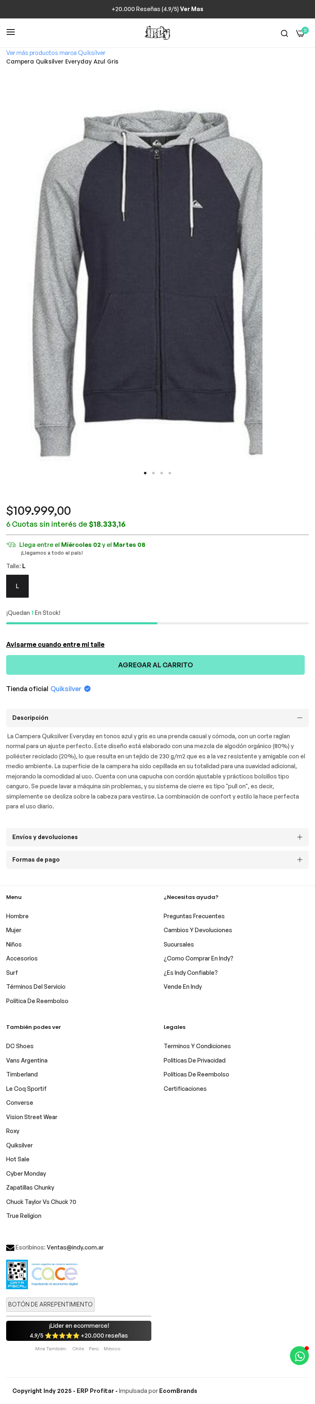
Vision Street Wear (31, 1116)
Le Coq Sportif (26, 1088)
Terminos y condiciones (197, 1045)
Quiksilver (66, 689)
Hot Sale (18, 1159)
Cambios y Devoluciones (198, 929)
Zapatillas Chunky (30, 1187)
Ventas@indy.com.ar (75, 1247)
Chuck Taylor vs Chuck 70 (41, 1201)
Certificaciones (185, 1088)
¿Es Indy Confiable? (191, 972)
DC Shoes (20, 1045)
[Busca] (284, 33)
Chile (78, 1349)
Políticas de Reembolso (196, 1074)
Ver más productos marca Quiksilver (55, 53)
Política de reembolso (37, 1000)
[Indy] (157, 32)
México (112, 1349)
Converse (19, 1102)
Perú (94, 1349)
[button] (145, 473)
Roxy (12, 1130)
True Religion (23, 1215)
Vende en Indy (183, 986)
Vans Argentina (27, 1060)
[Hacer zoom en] (299, 82)
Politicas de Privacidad (195, 1060)
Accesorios (22, 958)
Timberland (22, 1074)
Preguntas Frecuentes (194, 915)
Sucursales (179, 944)
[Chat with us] (299, 1355)
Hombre (17, 915)
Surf (12, 972)
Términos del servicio (36, 986)
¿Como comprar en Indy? (198, 958)
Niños (14, 944)
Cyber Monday (26, 1173)
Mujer (13, 929)
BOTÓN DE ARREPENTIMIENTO (50, 1304)
